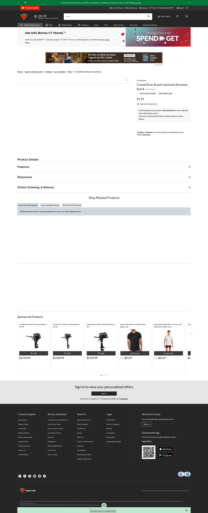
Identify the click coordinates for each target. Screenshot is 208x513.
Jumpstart (80, 446)
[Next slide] (189, 2)
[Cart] (186, 16)
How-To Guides (53, 454)
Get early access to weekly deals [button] (103, 511)
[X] (24, 476)
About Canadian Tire (83, 420)
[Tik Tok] (44, 476)
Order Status (165, 16)
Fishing (48, 72)
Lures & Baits (60, 72)
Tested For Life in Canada (85, 441)
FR (187, 8)
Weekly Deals (67, 25)
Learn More (147, 441)
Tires (106, 25)
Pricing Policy (110, 437)
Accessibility (110, 433)
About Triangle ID (82, 424)
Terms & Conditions (112, 424)
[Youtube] (34, 476)
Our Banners (81, 428)
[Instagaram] (29, 476)
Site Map (109, 428)
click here (146, 134)
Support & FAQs (23, 424)
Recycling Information (84, 454)
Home (20, 72)
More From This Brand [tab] (72, 205)
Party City (133, 25)
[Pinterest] (39, 476)
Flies (70, 72)
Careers (79, 433)
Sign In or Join (136, 3)
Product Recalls (23, 441)
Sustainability (81, 450)
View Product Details (148, 93)
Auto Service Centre (54, 424)
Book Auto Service (150, 25)
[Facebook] (19, 476)
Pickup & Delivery (24, 433)
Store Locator (22, 420)
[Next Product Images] (127, 80)
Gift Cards (51, 437)
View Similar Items (166, 93)
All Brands (80, 437)
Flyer (50, 25)
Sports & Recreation (34, 72)
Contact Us (21, 450)
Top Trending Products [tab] (50, 205)
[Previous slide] (18, 2)
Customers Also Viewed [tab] (28, 205)
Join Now (124, 399)
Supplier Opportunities (84, 459)
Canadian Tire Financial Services (58, 420)
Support (145, 8)
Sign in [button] (181, 8)
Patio (96, 25)
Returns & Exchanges (25, 437)
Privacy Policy (110, 420)
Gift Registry (52, 441)
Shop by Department (32, 25)
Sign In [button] (104, 393)
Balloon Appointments (55, 446)
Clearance (85, 25)
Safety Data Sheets (24, 446)
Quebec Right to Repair (113, 441)
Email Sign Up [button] (133, 8)
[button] (148, 16)
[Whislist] (177, 16)
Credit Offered (118, 8)
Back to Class (119, 25)
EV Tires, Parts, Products (56, 428)
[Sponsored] (104, 57)
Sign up (147, 424)
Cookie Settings (23, 454)
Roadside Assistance (54, 433)
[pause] (25, 2)
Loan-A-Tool (51, 450)
